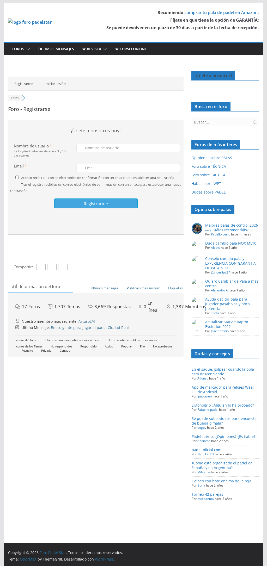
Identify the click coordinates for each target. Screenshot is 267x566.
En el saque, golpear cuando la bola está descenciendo (223, 371)
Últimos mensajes (56, 48)
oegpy (201, 427)
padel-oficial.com (206, 449)
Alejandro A (219, 290)
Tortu (215, 313)
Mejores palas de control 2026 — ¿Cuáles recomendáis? (231, 227)
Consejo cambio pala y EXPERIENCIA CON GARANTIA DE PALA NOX (230, 263)
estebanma (205, 498)
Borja (201, 485)
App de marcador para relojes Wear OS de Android (223, 389)
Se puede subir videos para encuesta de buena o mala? (224, 421)
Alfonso (202, 378)
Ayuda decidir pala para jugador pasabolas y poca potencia (227, 304)
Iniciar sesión (56, 83)
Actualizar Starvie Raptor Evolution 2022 (226, 324)
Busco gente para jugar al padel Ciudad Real (90, 327)
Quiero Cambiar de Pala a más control (231, 283)
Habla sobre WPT (206, 183)
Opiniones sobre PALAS (211, 157)
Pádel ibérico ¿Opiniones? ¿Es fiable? (223, 436)
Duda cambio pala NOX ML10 (230, 243)
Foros (18, 48)
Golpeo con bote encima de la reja (221, 480)
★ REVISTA (91, 48)
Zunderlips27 (220, 272)
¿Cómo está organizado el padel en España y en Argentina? (222, 465)
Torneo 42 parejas (207, 494)
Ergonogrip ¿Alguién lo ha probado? (223, 405)
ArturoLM (86, 321)
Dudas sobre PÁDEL (208, 192)
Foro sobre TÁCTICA (208, 174)
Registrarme (23, 83)
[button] (27, 49)
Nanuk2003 (205, 454)
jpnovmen (204, 396)
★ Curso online (131, 48)
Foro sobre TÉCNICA (208, 166)
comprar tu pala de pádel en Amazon (221, 12)
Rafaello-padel (207, 409)
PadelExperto (220, 234)
